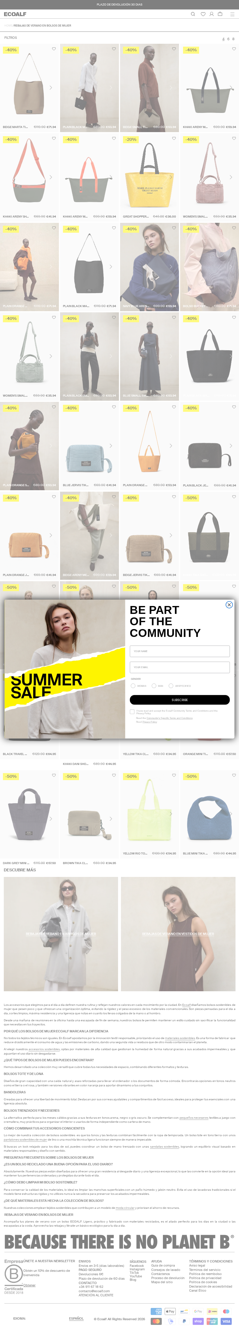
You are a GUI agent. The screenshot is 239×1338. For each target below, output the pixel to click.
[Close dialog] (229, 604)
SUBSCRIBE (180, 699)
